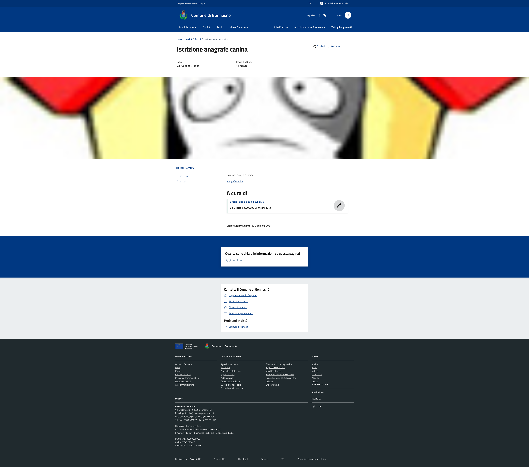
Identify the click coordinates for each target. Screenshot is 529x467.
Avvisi (198, 39)
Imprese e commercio (275, 367)
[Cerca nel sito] (348, 15)
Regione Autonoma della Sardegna (191, 3)
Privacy (264, 459)
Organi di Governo (183, 364)
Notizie (315, 371)
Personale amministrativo (187, 377)
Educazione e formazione (232, 388)
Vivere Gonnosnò (239, 27)
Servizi (219, 27)
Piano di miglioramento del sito (311, 459)
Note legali (243, 459)
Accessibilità (219, 459)
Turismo (269, 381)
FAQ (282, 459)
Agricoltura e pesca (229, 364)
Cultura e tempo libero (231, 384)
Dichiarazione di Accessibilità (188, 459)
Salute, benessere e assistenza (280, 374)
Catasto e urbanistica (230, 381)
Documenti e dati (183, 381)
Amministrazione (187, 27)
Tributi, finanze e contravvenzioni (281, 377)
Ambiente (225, 367)
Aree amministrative (184, 384)
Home (179, 39)
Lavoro (315, 381)
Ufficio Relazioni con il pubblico (247, 202)
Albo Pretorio (281, 27)
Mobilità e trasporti (274, 371)
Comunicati (317, 374)
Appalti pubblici (227, 374)
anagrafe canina (235, 181)
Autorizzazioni (227, 377)
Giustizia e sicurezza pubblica (279, 364)
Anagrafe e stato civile (231, 371)
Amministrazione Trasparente (309, 27)
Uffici (177, 367)
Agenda (315, 377)
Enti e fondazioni (183, 374)
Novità (206, 27)
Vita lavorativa (272, 384)
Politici (178, 371)
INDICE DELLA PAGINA (185, 167)
